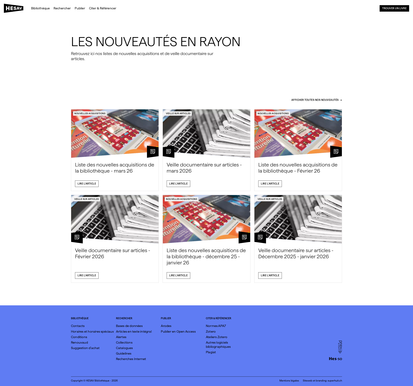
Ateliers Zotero (216, 337)
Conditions (79, 337)
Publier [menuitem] (80, 8)
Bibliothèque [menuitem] (40, 8)
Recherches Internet (131, 359)
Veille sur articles (178, 113)
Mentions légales (289, 380)
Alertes (121, 337)
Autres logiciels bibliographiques (218, 345)
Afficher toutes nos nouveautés (315, 100)
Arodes (166, 326)
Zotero (211, 331)
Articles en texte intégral (134, 331)
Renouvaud (79, 342)
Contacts (78, 326)
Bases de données (129, 326)
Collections (124, 342)
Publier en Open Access (178, 331)
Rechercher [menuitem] (62, 8)
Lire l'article (87, 183)
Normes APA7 (216, 326)
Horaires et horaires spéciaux (92, 331)
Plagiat (211, 352)
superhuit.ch (335, 380)
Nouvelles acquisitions (89, 113)
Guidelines (123, 353)
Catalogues (124, 348)
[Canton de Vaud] (340, 347)
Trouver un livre (394, 8)
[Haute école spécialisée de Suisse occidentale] (335, 358)
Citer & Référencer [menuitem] (102, 8)
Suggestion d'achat (85, 348)
